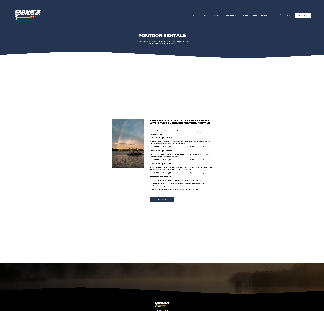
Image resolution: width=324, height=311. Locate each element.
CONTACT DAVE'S (303, 15)
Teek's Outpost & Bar (260, 15)
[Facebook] (274, 15)
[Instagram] (280, 15)
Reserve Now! (162, 199)
